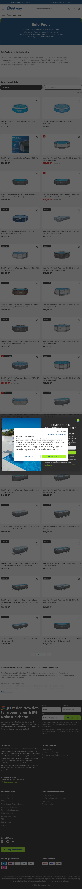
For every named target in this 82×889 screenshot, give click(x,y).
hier (58, 450)
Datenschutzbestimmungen (57, 434)
